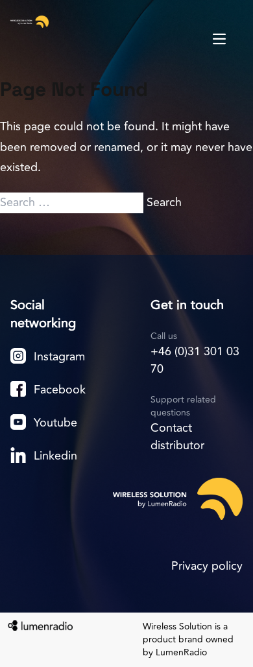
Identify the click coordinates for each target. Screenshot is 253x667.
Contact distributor (177, 436)
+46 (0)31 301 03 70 (195, 360)
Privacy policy (207, 566)
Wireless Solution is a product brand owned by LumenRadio (188, 639)
